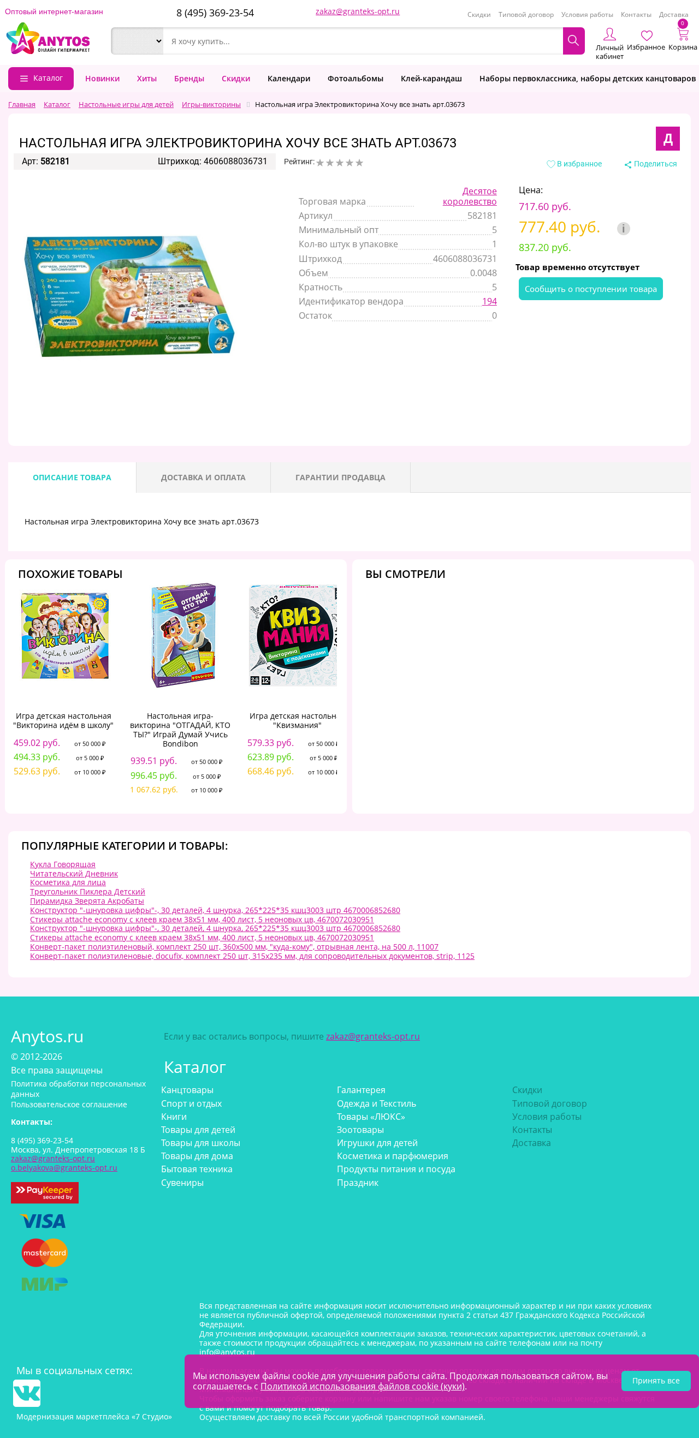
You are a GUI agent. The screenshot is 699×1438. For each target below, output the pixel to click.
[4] (349, 162)
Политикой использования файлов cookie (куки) (362, 1386)
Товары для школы (200, 1143)
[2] (330, 162)
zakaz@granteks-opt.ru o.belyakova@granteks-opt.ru (64, 1163)
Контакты (636, 14)
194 (489, 301)
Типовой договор (526, 14)
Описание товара (72, 477)
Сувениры (182, 1183)
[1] (320, 162)
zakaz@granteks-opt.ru (358, 11)
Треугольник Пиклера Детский (87, 891)
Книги (174, 1117)
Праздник (357, 1183)
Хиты (147, 78)
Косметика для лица (68, 882)
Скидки (479, 14)
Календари (289, 78)
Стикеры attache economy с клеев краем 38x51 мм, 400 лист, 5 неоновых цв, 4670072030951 (202, 919)
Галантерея (361, 1090)
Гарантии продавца (340, 477)
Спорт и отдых (191, 1103)
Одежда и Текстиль (376, 1103)
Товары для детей (198, 1130)
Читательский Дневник (74, 873)
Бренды (189, 78)
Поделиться (654, 163)
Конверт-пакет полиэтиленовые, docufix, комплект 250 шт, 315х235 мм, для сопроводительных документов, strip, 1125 (252, 956)
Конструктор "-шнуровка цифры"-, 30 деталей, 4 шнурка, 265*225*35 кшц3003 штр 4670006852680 (215, 910)
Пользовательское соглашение (69, 1104)
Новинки (102, 78)
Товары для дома (197, 1156)
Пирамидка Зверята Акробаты (87, 901)
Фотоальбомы (355, 78)
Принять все (656, 1380)
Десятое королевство (470, 196)
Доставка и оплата (203, 477)
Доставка (674, 14)
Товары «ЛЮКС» (371, 1117)
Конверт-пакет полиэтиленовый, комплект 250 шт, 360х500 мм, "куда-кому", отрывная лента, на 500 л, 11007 (234, 946)
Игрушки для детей (377, 1143)
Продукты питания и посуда (396, 1169)
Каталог (48, 78)
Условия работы (587, 14)
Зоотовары (360, 1130)
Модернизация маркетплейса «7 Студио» (94, 1416)
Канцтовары (187, 1090)
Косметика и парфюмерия (392, 1156)
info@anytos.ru (227, 1352)
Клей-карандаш (431, 78)
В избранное (578, 163)
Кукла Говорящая (63, 864)
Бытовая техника (197, 1169)
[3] (339, 162)
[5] (359, 162)
